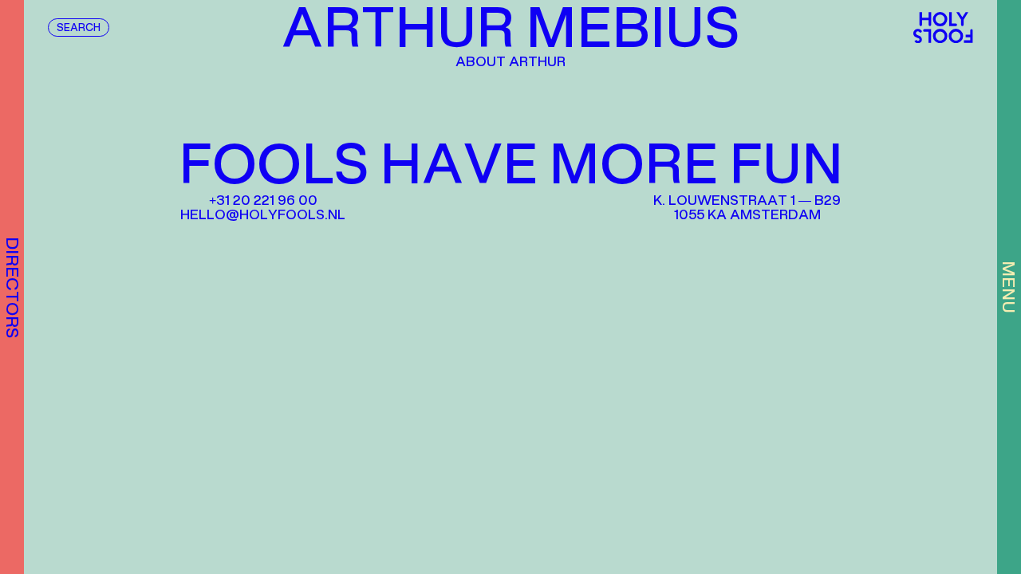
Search (79, 28)
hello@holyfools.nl (262, 215)
